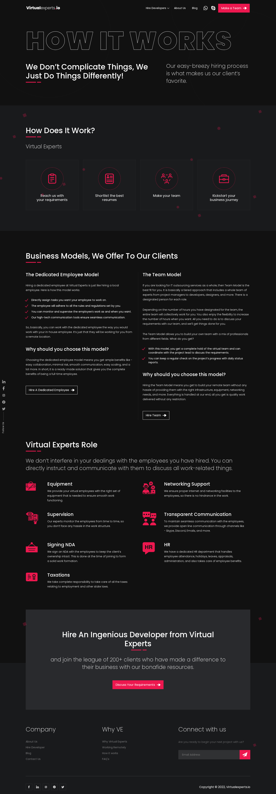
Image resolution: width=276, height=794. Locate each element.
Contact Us (33, 759)
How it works (110, 753)
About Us (180, 8)
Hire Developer (35, 747)
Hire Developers (156, 8)
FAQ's (105, 759)
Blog (195, 8)
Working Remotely (114, 747)
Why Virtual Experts (114, 741)
